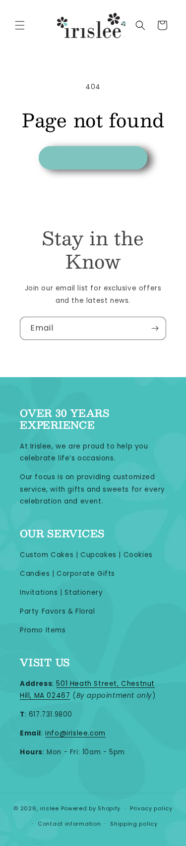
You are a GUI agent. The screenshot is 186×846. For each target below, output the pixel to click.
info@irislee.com (75, 733)
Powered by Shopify (91, 808)
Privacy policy (151, 808)
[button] (20, 25)
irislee (49, 808)
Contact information (69, 824)
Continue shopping (93, 158)
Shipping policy (134, 824)
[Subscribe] (155, 328)
